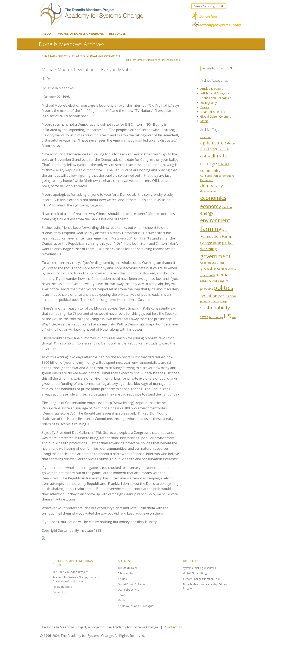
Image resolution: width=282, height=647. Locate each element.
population (227, 296)
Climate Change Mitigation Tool (201, 579)
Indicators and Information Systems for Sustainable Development (82, 55)
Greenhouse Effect (212, 263)
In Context (220, 268)
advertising (206, 137)
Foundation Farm (215, 236)
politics (223, 288)
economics (213, 197)
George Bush (210, 242)
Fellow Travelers (62, 587)
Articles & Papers (211, 89)
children (205, 156)
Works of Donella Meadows (81, 34)
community (210, 170)
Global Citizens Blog (195, 573)
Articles (122, 579)
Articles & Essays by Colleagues (136, 606)
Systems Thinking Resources (199, 568)
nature (204, 280)
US (227, 316)
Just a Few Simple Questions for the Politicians (151, 60)
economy (210, 206)
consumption (209, 176)
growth (206, 268)
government (215, 256)
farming (211, 229)
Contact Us (59, 592)
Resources (117, 34)
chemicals (223, 149)
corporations (226, 176)
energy (206, 213)
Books (204, 107)
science (215, 301)
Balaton (229, 143)
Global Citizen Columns (215, 116)
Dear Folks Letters (212, 112)
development (208, 191)
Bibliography (208, 103)
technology (216, 317)
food (224, 230)
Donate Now (208, 16)
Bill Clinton (208, 149)
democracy (211, 186)
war (234, 317)
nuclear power (217, 280)
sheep (223, 301)
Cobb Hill (223, 164)
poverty (205, 301)
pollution (208, 296)
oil (227, 280)
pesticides (206, 289)
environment (215, 220)
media (222, 275)
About (48, 34)
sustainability (215, 307)
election (227, 207)
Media (204, 121)
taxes (204, 317)
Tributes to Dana (127, 568)
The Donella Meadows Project (70, 572)
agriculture (212, 143)
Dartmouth (206, 180)
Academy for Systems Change (220, 25)
